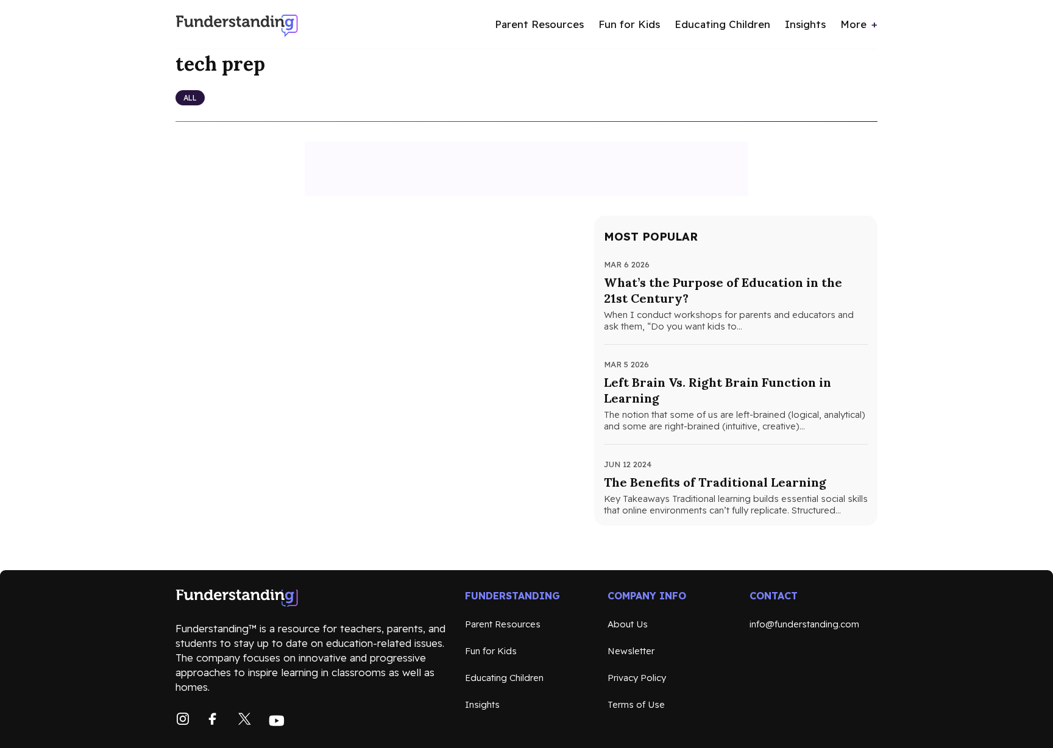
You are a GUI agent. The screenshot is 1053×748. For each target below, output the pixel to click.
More (853, 24)
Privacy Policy (637, 677)
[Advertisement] (526, 168)
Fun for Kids (629, 24)
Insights (805, 24)
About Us (628, 624)
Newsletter (631, 651)
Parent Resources (539, 24)
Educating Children (722, 24)
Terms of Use (636, 704)
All (190, 97)
